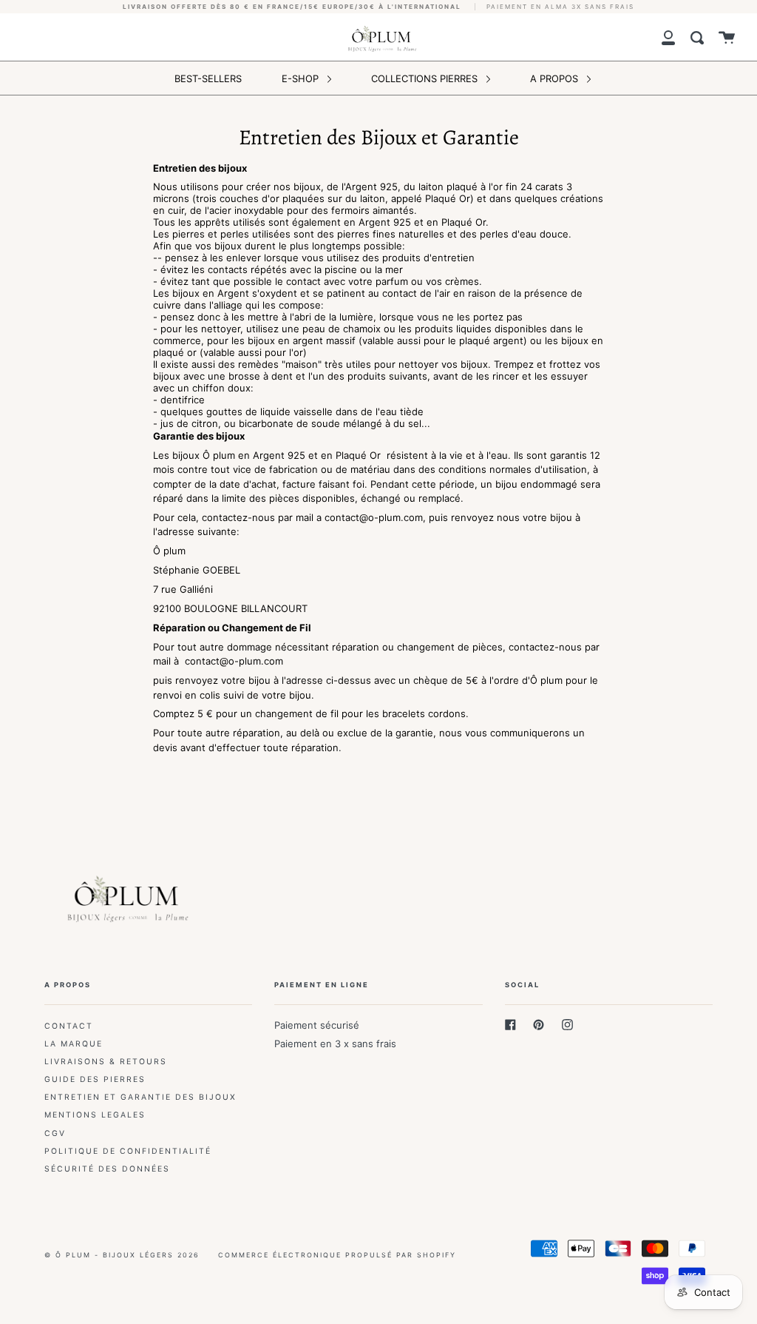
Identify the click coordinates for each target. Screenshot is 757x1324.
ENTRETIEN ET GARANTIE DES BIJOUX (140, 1097)
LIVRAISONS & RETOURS (105, 1061)
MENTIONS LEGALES (95, 1115)
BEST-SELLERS (208, 78)
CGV (55, 1133)
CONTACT (68, 1026)
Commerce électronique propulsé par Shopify (337, 1255)
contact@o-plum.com (374, 517)
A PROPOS (555, 78)
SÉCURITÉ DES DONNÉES (107, 1169)
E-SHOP (302, 78)
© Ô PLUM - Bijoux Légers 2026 (122, 1255)
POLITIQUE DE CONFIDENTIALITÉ (127, 1151)
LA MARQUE (73, 1044)
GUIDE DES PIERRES (95, 1079)
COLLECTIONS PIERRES (426, 78)
